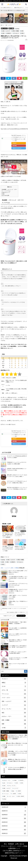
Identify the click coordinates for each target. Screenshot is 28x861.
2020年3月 (14, 826)
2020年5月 (14, 818)
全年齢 (15, 780)
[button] (2, 18)
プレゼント (16, 33)
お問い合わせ (19, 844)
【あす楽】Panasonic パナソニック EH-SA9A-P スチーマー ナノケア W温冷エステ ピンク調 (18, 137)
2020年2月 (14, 829)
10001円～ (9, 33)
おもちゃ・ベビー (14, 716)
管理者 (14, 516)
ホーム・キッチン (14, 708)
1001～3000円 (21, 796)
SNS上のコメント (6, 192)
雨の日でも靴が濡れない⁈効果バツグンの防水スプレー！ (16, 612)
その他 (14, 727)
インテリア (14, 705)
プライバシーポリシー (8, 846)
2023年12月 (14, 807)
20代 (22, 30)
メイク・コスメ (14, 697)
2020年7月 (14, 811)
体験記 (14, 682)
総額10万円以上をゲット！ (19, 7)
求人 (5, 844)
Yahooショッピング (17, 148)
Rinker (16, 140)
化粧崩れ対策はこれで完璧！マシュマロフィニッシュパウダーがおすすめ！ (13, 609)
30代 (3, 33)
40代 (20, 793)
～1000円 (14, 793)
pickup (17, 28)
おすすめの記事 (5, 195)
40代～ (22, 33)
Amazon (14, 143)
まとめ (14, 686)
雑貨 (14, 723)
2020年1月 (14, 833)
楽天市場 (14, 145)
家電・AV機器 (11, 28)
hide (10, 186)
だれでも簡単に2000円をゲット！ (7, 7)
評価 (3, 193)
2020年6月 (14, 814)
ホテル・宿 (14, 690)
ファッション (14, 693)
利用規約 (11, 844)
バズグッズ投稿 (22, 846)
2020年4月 (14, 822)
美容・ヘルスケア (4, 28)
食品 (14, 712)
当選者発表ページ (14, 848)
